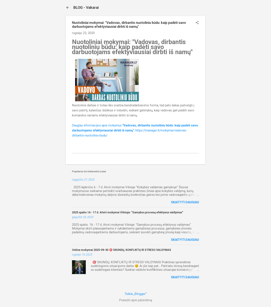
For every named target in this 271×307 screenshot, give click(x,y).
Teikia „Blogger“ (136, 294)
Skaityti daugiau (185, 202)
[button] (197, 23)
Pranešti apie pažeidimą (135, 300)
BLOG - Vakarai (86, 7)
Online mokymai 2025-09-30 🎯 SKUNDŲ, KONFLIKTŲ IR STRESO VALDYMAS (121, 249)
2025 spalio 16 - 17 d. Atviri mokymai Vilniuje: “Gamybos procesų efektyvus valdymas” (127, 212)
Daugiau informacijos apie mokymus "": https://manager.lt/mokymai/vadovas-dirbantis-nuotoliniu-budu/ (135, 130)
